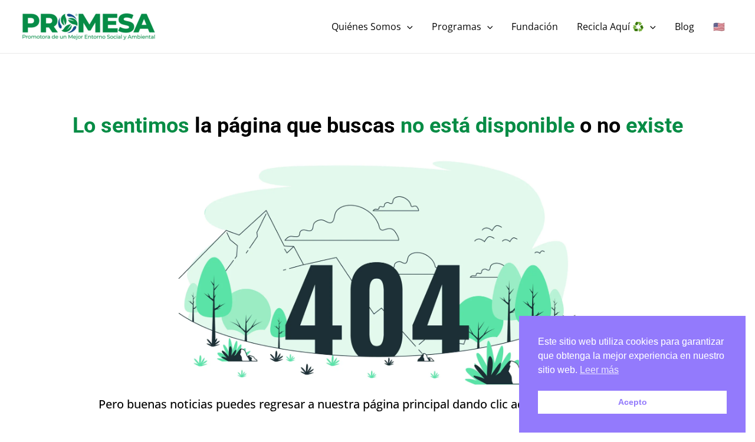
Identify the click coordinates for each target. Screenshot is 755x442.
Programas (456, 26)
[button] (407, 26)
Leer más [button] (599, 370)
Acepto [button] (632, 402)
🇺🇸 (719, 26)
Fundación (534, 26)
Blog (684, 26)
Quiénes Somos (366, 26)
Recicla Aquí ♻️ (610, 26)
